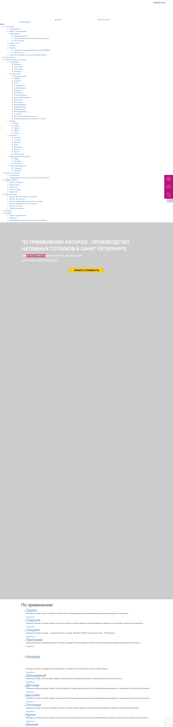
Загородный (36, 675)
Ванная (32, 724)
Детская (32, 685)
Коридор (33, 656)
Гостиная (33, 704)
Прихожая (34, 639)
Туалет (31, 610)
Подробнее (30, 617)
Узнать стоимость (86, 270)
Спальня (33, 619)
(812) (159, 2)
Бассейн (33, 694)
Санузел (33, 629)
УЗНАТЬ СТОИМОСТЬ (36, 256)
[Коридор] (50, 657)
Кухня (30, 714)
